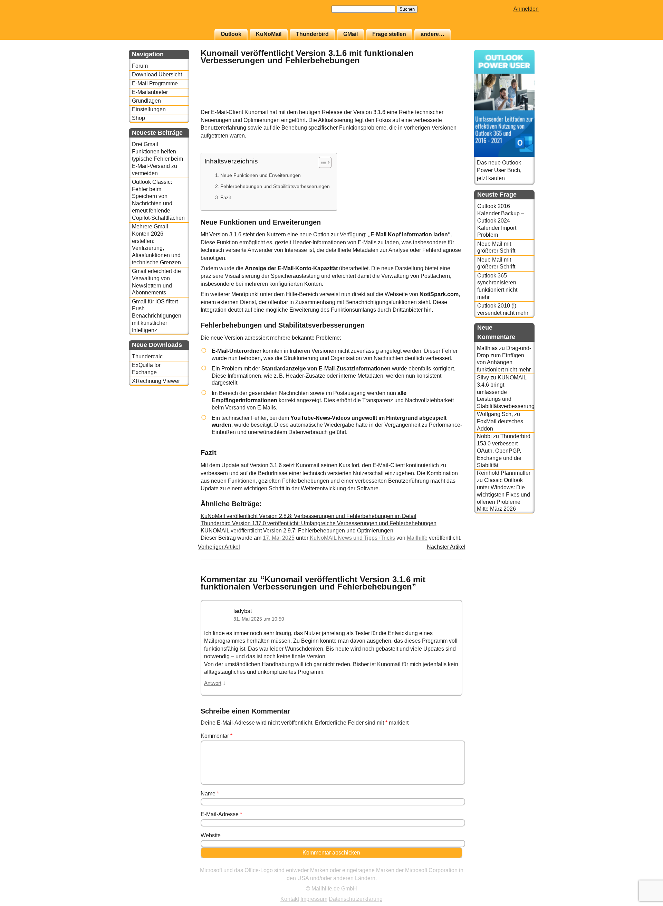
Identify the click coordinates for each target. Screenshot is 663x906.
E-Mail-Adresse (221, 814)
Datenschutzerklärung (356, 899)
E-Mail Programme (155, 83)
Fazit (225, 197)
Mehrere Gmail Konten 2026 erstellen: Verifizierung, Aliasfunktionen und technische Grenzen (156, 244)
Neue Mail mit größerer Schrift (496, 247)
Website (211, 835)
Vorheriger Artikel (219, 547)
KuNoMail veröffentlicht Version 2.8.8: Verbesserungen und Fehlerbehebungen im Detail (308, 516)
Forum (140, 66)
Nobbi (484, 436)
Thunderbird (312, 34)
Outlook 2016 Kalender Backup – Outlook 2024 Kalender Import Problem (500, 220)
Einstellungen (149, 109)
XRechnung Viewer (156, 381)
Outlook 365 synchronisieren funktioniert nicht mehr (497, 286)
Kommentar (216, 736)
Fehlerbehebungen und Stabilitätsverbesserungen (275, 186)
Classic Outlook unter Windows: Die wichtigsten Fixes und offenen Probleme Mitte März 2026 (503, 494)
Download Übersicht (157, 74)
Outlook (231, 34)
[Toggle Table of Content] (322, 162)
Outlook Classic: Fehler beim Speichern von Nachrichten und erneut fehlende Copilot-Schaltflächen (158, 200)
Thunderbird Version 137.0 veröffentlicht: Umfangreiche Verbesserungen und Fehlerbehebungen (318, 523)
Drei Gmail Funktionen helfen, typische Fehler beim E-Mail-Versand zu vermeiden (157, 158)
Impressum (313, 899)
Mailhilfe (417, 538)
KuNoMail (268, 34)
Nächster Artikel (446, 547)
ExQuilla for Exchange (146, 368)
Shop (138, 118)
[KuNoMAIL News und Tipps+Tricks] (445, 105)
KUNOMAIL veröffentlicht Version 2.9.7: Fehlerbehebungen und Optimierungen (297, 531)
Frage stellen (389, 34)
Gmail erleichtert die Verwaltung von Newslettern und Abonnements (156, 281)
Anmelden (526, 9)
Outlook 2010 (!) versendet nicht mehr (502, 309)
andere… (432, 34)
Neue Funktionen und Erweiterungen (260, 175)
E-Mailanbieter (150, 92)
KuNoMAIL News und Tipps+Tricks (352, 538)
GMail (350, 34)
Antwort (212, 683)
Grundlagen (146, 101)
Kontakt (289, 899)
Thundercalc (147, 356)
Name (210, 793)
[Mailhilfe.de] (167, 17)
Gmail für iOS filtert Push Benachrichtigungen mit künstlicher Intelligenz (156, 316)
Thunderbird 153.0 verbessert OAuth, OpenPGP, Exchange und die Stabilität (503, 450)
